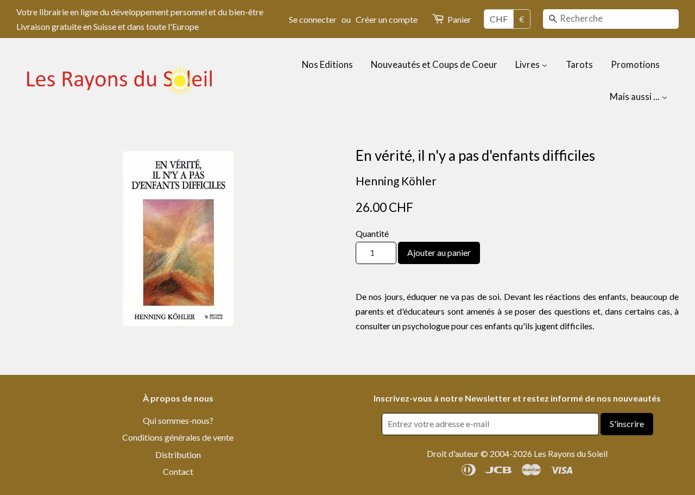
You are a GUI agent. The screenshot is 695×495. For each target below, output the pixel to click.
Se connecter (313, 19)
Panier (459, 19)
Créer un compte (387, 19)
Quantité (372, 233)
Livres (528, 64)
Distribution (178, 454)
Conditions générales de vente (177, 437)
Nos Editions (327, 64)
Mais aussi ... (635, 96)
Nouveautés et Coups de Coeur (434, 64)
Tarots (579, 64)
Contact (178, 471)
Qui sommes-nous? (178, 420)
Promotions (635, 64)
